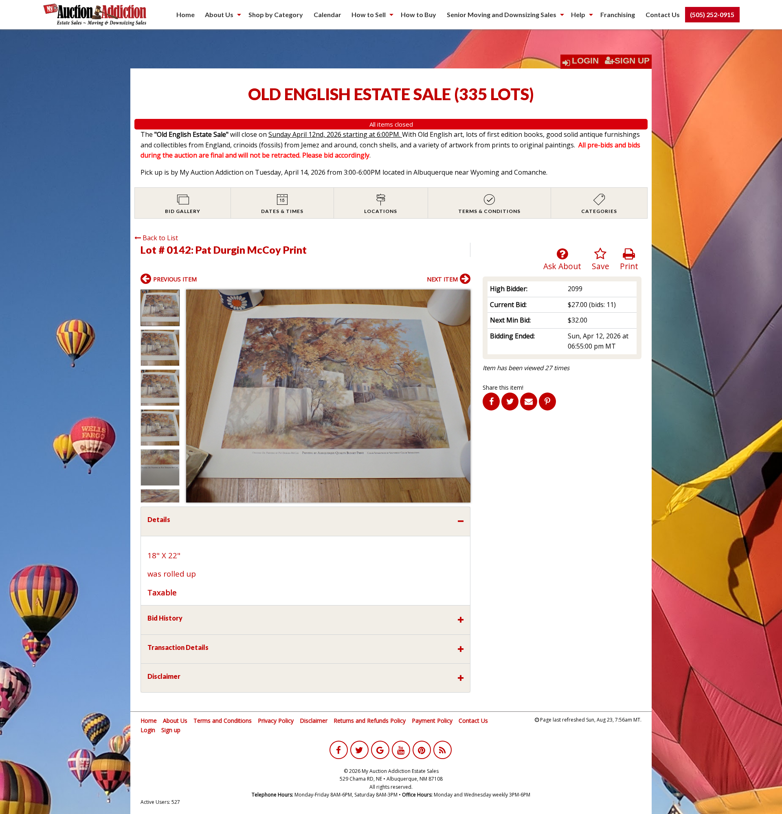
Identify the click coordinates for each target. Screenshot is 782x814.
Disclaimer (313, 720)
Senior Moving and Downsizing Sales (501, 14)
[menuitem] (185, 14)
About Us (219, 14)
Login (585, 61)
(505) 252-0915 (712, 14)
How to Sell (368, 14)
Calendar (327, 14)
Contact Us (663, 14)
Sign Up (632, 61)
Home (185, 14)
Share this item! (503, 387)
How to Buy (418, 14)
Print (629, 266)
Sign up (170, 730)
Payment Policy (432, 720)
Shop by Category (275, 14)
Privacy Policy (276, 720)
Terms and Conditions (222, 720)
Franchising (617, 14)
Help (578, 14)
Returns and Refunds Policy (370, 720)
